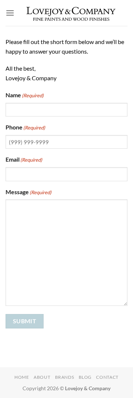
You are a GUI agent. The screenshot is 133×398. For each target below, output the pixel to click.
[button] (10, 13)
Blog (85, 377)
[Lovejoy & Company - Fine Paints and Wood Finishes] (71, 13)
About (42, 377)
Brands (64, 377)
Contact (107, 377)
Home (21, 377)
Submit (25, 321)
